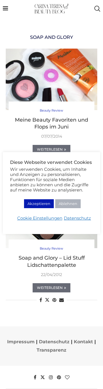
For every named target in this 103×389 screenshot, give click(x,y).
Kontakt (83, 341)
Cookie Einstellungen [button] (39, 218)
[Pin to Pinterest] (54, 300)
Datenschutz (54, 341)
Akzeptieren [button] (38, 203)
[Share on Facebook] (40, 300)
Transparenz (51, 350)
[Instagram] (51, 377)
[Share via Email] (61, 300)
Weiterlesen (50, 149)
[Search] (97, 8)
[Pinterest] (59, 377)
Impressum (21, 341)
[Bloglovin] (67, 377)
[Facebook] (35, 377)
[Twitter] (42, 377)
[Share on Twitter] (47, 300)
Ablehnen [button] (68, 203)
